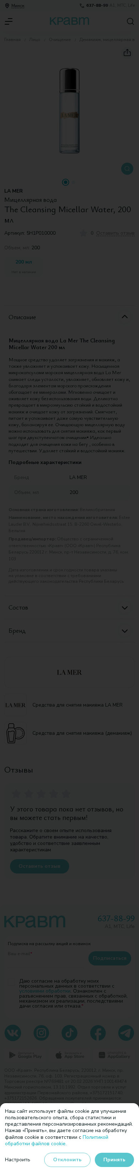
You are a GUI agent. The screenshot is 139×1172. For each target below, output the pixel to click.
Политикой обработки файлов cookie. (56, 1140)
